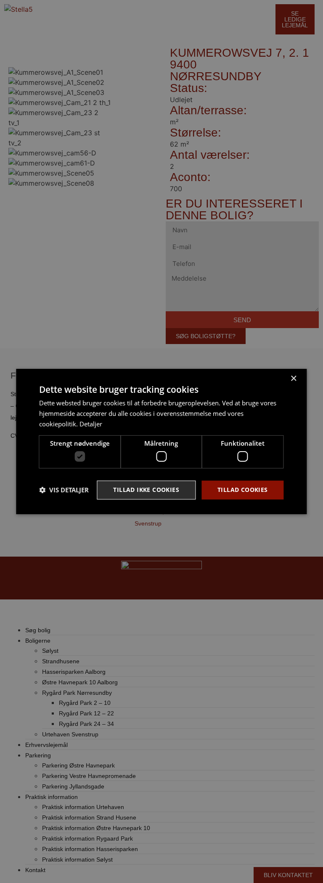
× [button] (293, 379)
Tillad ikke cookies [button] (146, 490)
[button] (64, 490)
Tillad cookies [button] (242, 490)
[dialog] (161, 441)
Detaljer (90, 424)
